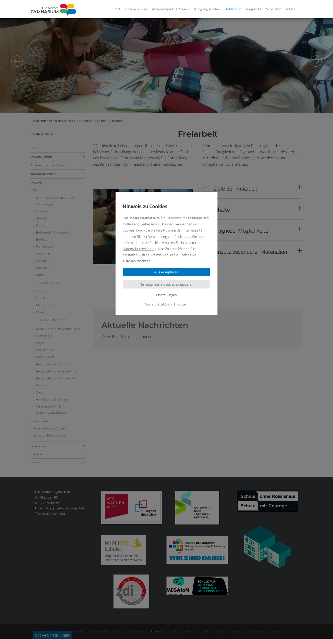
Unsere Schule (136, 9)
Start (116, 9)
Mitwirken (274, 9)
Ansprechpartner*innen (170, 9)
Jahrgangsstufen (206, 9)
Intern (291, 9)
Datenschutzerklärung (139, 248)
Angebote (253, 9)
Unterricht (232, 9)
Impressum (181, 304)
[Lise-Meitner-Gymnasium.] (53, 10)
